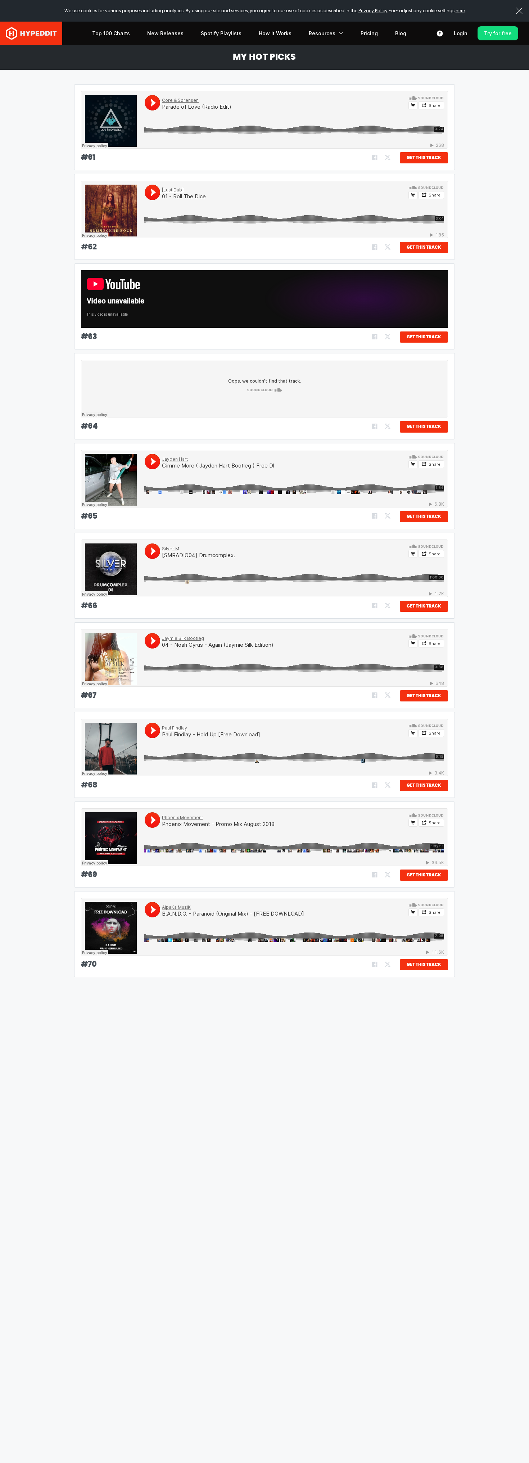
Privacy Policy (373, 11)
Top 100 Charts (111, 33)
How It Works (275, 33)
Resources (322, 33)
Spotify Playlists (221, 33)
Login (460, 33)
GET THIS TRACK (424, 157)
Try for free (498, 33)
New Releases (165, 33)
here (460, 11)
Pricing (369, 33)
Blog (400, 33)
